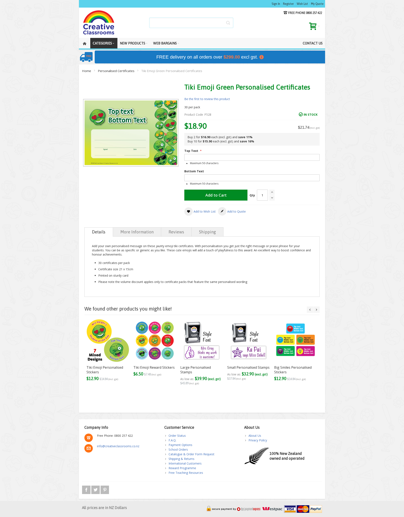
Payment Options (180, 445)
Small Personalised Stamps (248, 367)
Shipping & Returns (181, 459)
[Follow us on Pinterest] (105, 489)
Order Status (177, 436)
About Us (255, 436)
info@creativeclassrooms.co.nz (118, 446)
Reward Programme (182, 468)
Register (288, 3)
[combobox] (191, 22)
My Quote (317, 3)
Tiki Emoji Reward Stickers (154, 367)
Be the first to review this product (207, 99)
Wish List (302, 3)
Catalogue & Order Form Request (191, 454)
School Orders (178, 449)
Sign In (276, 3)
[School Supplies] (99, 22)
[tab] (98, 232)
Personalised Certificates (116, 71)
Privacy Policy (258, 440)
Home (87, 71)
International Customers (185, 463)
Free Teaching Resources (186, 473)
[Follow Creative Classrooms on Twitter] (96, 489)
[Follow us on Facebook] (86, 489)
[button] (200, 211)
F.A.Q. (172, 440)
